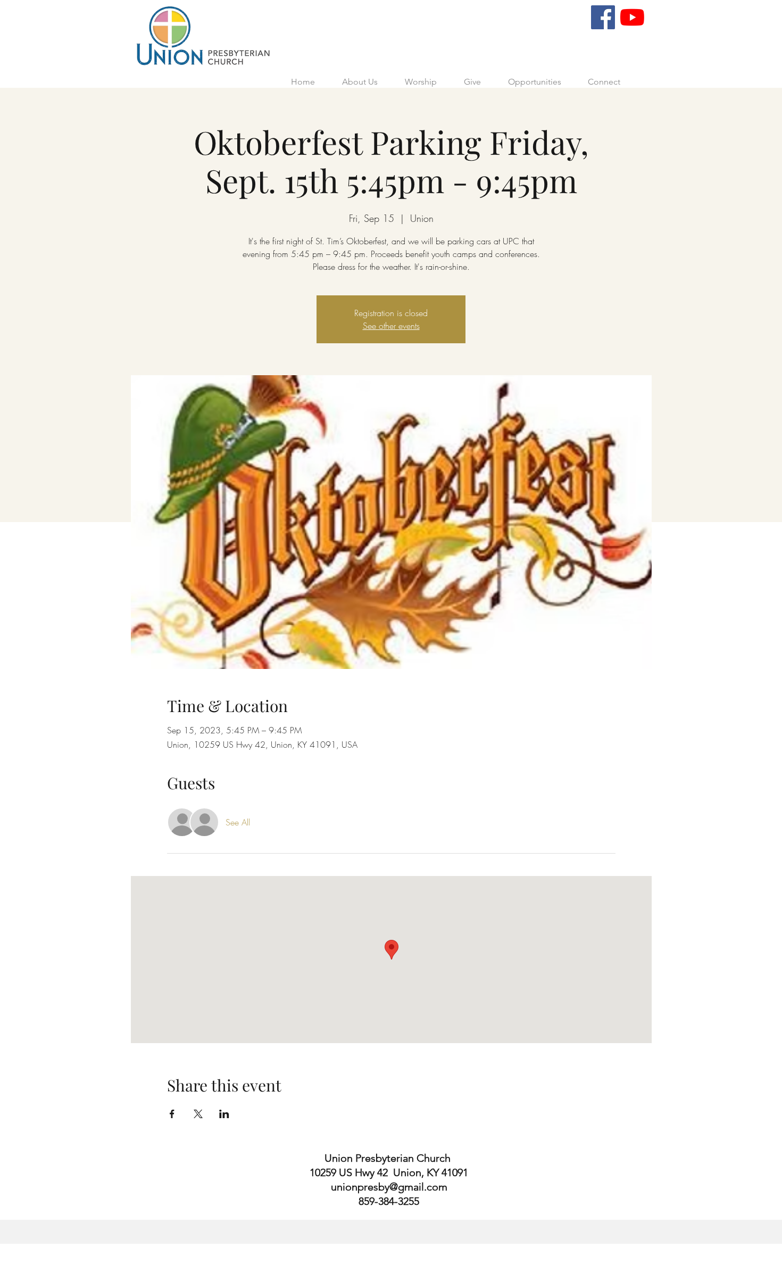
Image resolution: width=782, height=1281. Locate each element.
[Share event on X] (198, 1114)
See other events (391, 326)
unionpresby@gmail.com (389, 1186)
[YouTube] (632, 17)
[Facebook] (603, 17)
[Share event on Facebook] (172, 1114)
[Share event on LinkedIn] (224, 1114)
